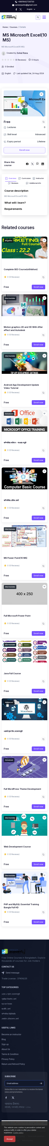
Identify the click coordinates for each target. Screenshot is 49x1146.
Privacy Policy (8, 1059)
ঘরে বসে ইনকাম (7, 1004)
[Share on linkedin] (43, 164)
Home (5, 27)
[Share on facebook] (27, 164)
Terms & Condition (10, 1054)
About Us (6, 1049)
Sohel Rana (22, 53)
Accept (10, 1139)
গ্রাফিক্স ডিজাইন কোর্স (9, 999)
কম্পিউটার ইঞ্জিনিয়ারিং (9, 1014)
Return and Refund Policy (13, 1064)
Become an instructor (11, 1034)
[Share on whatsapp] (37, 164)
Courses (13, 27)
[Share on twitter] (32, 164)
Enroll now (24, 150)
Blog (4, 1039)
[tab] (10, 179)
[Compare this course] (43, 122)
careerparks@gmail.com (25, 5)
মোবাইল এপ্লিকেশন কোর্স (10, 1018)
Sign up (5, 1044)
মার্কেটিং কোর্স (6, 1009)
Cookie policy (18, 1133)
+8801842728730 (25, 2)
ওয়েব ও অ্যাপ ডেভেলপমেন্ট (11, 994)
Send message (12, 973)
